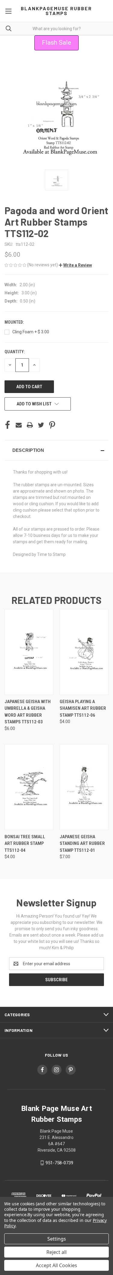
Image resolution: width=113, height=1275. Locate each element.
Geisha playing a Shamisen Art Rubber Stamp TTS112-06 (83, 708)
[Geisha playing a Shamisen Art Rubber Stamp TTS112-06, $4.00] (84, 652)
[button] (75, 265)
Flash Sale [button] (56, 42)
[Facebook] (8, 425)
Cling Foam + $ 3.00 (30, 331)
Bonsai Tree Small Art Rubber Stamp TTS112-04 (25, 843)
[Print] (30, 425)
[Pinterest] (52, 425)
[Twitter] (41, 425)
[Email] (19, 425)
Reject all (56, 1252)
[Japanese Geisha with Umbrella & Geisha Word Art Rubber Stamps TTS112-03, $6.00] (29, 652)
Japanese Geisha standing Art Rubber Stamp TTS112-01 (82, 843)
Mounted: (15, 322)
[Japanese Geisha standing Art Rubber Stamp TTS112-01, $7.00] (84, 787)
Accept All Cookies (56, 1265)
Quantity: (15, 351)
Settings (56, 1238)
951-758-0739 (59, 1163)
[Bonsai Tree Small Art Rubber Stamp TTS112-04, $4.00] (29, 787)
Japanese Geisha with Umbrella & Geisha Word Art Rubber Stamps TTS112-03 (28, 712)
